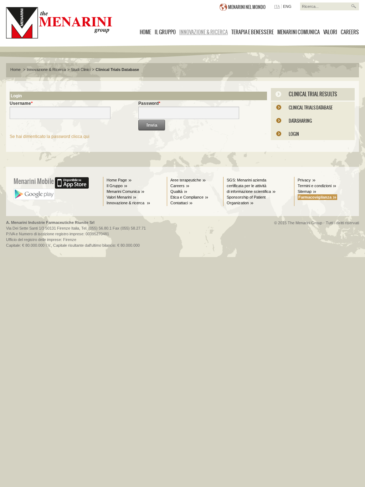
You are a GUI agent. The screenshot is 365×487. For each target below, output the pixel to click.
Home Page (117, 180)
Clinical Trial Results (313, 94)
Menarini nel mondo (247, 7)
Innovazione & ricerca (126, 203)
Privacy (304, 180)
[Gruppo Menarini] (59, 23)
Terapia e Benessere (252, 32)
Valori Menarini (119, 197)
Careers (350, 32)
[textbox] (325, 6)
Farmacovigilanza (314, 197)
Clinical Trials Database (117, 69)
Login (294, 134)
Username (20, 103)
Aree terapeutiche (185, 180)
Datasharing (300, 121)
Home (16, 69)
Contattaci (179, 203)
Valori (330, 32)
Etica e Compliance (187, 197)
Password (148, 103)
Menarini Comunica (298, 32)
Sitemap (305, 191)
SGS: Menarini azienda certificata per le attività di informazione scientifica (249, 186)
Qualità (176, 191)
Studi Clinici (81, 69)
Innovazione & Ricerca (203, 32)
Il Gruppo (165, 32)
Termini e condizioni (314, 186)
